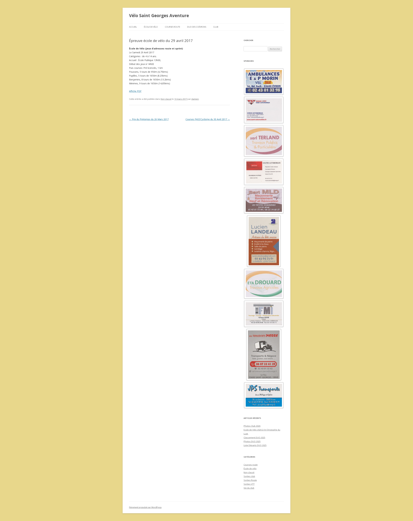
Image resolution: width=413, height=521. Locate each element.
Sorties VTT (249, 484)
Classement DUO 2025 (254, 437)
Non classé (166, 99)
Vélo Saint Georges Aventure (159, 15)
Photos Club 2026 (252, 425)
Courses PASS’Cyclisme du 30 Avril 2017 (208, 119)
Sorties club (249, 476)
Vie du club (249, 487)
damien (195, 99)
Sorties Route (250, 480)
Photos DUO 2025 (252, 441)
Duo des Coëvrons (196, 27)
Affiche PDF (135, 91)
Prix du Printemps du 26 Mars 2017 (149, 119)
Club (215, 27)
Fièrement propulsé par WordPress (145, 507)
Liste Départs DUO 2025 (255, 445)
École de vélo (151, 27)
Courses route (172, 27)
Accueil (133, 27)
